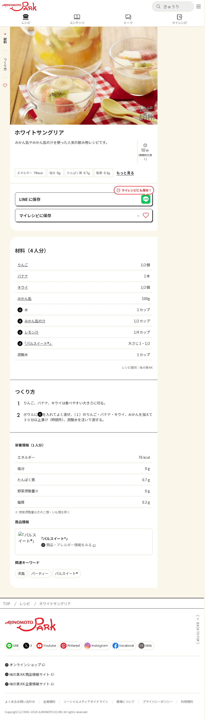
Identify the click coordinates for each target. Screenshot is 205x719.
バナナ (23, 275)
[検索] (158, 7)
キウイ (23, 287)
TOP (6, 603)
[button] (173, 6)
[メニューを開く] (198, 6)
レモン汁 (31, 332)
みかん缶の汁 (35, 320)
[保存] (5, 85)
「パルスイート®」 (38, 343)
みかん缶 (25, 298)
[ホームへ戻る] (19, 6)
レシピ (25, 603)
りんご (23, 264)
